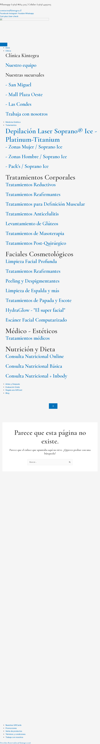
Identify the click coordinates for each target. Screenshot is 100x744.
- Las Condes (18, 104)
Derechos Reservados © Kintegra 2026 (15, 743)
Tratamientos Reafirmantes (32, 194)
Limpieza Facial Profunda (31, 261)
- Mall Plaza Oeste (24, 94)
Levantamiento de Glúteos (31, 223)
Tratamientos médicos (27, 338)
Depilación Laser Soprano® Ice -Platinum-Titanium (51, 135)
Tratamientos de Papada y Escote (38, 300)
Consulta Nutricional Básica (33, 366)
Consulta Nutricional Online (34, 356)
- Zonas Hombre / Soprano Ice (36, 156)
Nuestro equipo (20, 65)
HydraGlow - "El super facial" (35, 310)
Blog (7, 393)
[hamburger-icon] (3, 44)
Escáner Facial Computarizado (36, 320)
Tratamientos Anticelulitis (32, 214)
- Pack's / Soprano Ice (27, 166)
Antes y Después (12, 384)
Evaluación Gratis (12, 387)
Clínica (8, 51)
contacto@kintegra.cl (10, 10)
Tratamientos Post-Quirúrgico (35, 243)
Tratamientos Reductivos (30, 184)
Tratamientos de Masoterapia (34, 233)
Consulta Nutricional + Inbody (36, 376)
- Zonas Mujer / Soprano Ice (33, 147)
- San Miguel (18, 85)
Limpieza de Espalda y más (32, 290)
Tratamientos (10, 125)
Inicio (7, 48)
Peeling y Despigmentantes (32, 281)
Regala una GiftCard (13, 390)
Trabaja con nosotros (26, 114)
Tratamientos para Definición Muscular (45, 204)
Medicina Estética (12, 122)
